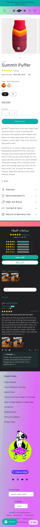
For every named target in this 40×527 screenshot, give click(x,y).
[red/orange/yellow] (4, 86)
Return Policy (9, 392)
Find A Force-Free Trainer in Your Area (19, 397)
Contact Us (8, 407)
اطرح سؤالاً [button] (20, 262)
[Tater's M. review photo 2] (18, 342)
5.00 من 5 (26, 235)
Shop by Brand (10, 382)
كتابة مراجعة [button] (20, 257)
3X (13, 94)
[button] (4, 10)
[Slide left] (15, 57)
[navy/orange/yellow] (9, 86)
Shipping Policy (10, 412)
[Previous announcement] (4, 3)
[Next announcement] (36, 3)
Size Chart (6, 102)
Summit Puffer (11, 303)
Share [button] (6, 181)
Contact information (21, 522)
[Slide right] (25, 57)
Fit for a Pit (19, 512)
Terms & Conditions (12, 417)
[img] (7, 311)
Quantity (5, 109)
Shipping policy (28, 518)
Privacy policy (29, 515)
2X (5, 94)
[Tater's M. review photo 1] (7, 342)
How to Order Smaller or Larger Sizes (19, 402)
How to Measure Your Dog (14, 387)
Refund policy (18, 515)
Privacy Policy (9, 422)
